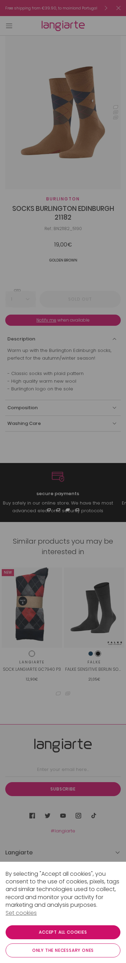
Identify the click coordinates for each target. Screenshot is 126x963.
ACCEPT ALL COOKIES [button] (63, 932)
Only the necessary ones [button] (63, 950)
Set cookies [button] (21, 913)
